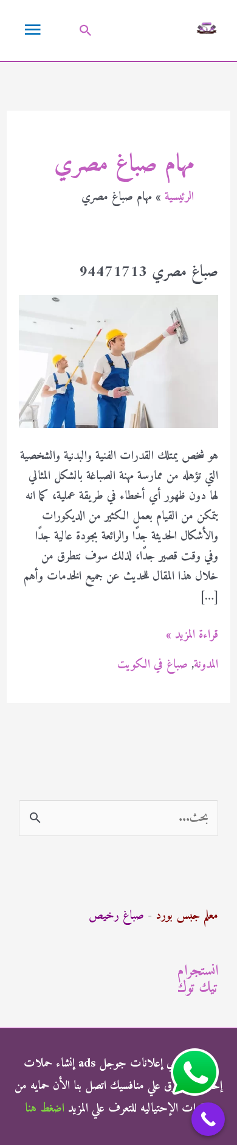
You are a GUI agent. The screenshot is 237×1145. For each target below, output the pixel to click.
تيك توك (197, 988)
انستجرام (197, 971)
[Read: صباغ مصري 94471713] (118, 361)
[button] (86, 30)
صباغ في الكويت (152, 665)
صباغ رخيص (116, 916)
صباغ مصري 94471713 (148, 272)
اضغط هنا (44, 1108)
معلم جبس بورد (187, 916)
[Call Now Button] (208, 1119)
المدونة (206, 665)
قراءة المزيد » (192, 635)
